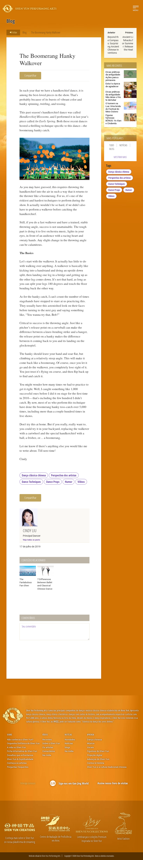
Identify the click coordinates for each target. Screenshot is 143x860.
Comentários (48, 751)
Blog (24, 32)
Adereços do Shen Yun (98, 759)
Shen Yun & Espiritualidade (20, 759)
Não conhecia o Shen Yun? (20, 739)
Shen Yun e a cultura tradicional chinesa (106, 766)
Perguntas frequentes (17, 766)
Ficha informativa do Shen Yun (22, 751)
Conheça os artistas (17, 762)
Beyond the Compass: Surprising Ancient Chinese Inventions (113, 44)
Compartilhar (30, 75)
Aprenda (90, 734)
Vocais (90, 747)
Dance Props (52, 482)
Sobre (9, 734)
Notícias (123, 145)
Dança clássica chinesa (34, 475)
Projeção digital (94, 755)
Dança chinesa (94, 739)
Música (90, 743)
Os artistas (47, 747)
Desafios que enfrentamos (20, 755)
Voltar (14, 32)
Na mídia (46, 755)
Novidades (70, 739)
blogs (67, 747)
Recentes (47, 739)
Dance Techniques (31, 482)
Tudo (111, 145)
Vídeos (81, 482)
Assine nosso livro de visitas (112, 783)
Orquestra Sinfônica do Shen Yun (23, 743)
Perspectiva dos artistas (63, 475)
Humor (68, 482)
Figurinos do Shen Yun (98, 751)
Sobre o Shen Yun (51, 743)
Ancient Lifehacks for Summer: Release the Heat (127, 43)
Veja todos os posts (31, 539)
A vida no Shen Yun (16, 747)
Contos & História (95, 762)
